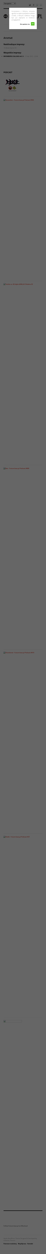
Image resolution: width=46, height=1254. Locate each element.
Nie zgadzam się (25, 24)
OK (33, 24)
